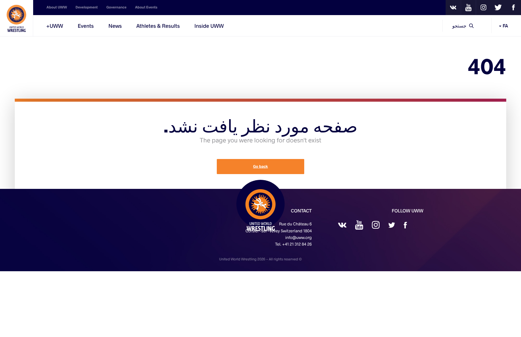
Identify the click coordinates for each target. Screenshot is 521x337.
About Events (146, 7)
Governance (116, 7)
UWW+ (54, 25)
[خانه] (16, 18)
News (115, 25)
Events (86, 25)
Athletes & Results (158, 25)
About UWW (56, 7)
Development (87, 7)
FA (504, 25)
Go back (260, 166)
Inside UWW (209, 25)
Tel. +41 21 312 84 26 (293, 244)
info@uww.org (298, 237)
